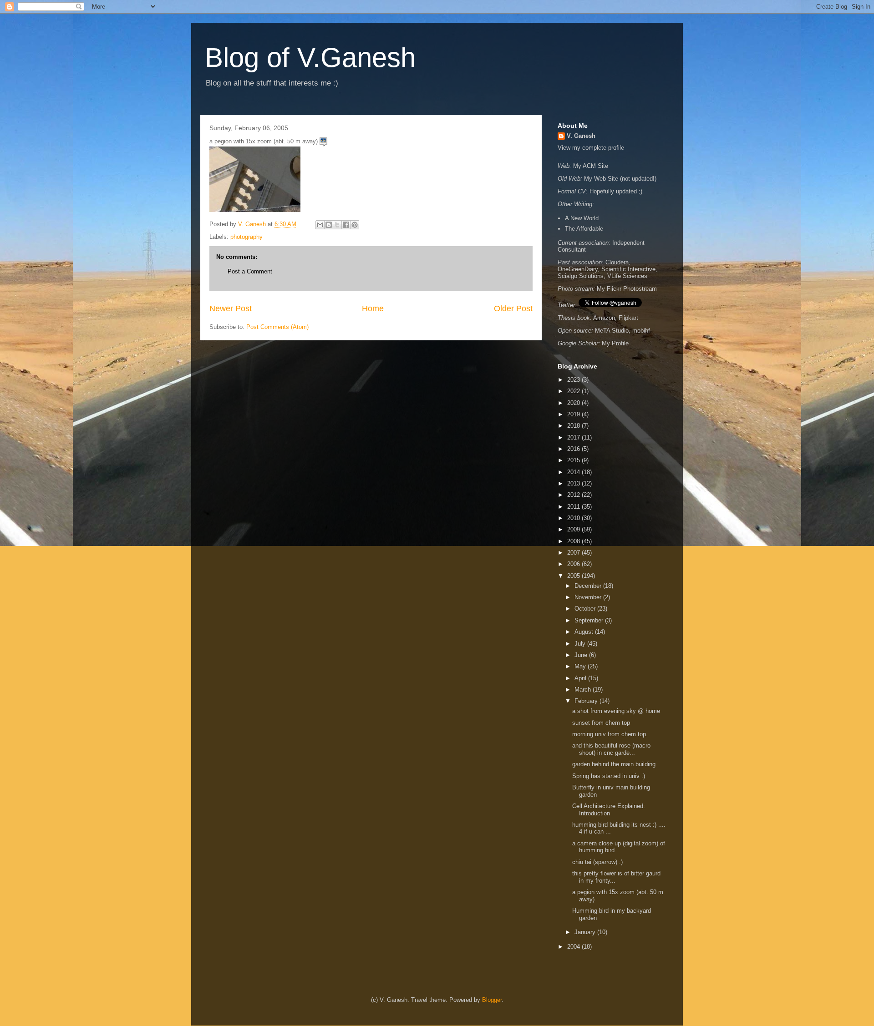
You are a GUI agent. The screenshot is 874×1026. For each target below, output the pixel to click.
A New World (582, 218)
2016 (574, 448)
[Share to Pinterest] (354, 224)
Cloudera (617, 262)
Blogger (492, 999)
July (580, 643)
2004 (574, 946)
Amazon (604, 317)
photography (246, 236)
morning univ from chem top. (611, 734)
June (581, 655)
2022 (574, 391)
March (583, 689)
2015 (574, 460)
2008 (574, 541)
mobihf (641, 330)
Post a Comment (250, 271)
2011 (574, 506)
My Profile (615, 343)
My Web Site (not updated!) (620, 178)
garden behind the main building (614, 764)
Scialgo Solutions (581, 276)
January (585, 932)
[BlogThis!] (328, 224)
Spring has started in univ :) (609, 776)
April (581, 678)
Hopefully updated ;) (615, 191)
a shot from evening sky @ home (617, 711)
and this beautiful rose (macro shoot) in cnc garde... (611, 749)
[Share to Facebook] (346, 224)
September (589, 620)
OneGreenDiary (578, 269)
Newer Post (230, 308)
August (584, 631)
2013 (574, 483)
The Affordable (584, 228)
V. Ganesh (581, 135)
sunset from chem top (602, 722)
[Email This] (320, 224)
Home (373, 308)
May (581, 666)
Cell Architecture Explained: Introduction (608, 810)
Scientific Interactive (628, 269)
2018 (574, 425)
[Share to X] (337, 224)
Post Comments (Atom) (277, 326)
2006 (574, 564)
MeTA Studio (612, 330)
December (588, 585)
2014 (574, 472)
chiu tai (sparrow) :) (598, 862)
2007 (574, 552)
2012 (574, 494)
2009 (574, 529)
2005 (574, 575)
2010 (574, 518)
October (585, 608)
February (587, 700)
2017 (574, 437)
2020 (574, 402)
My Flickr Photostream (627, 288)
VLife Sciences (627, 276)
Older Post (513, 308)
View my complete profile (591, 147)
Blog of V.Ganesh (310, 57)
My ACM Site (590, 165)
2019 (574, 414)
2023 (574, 379)
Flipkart (628, 317)
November (588, 597)
